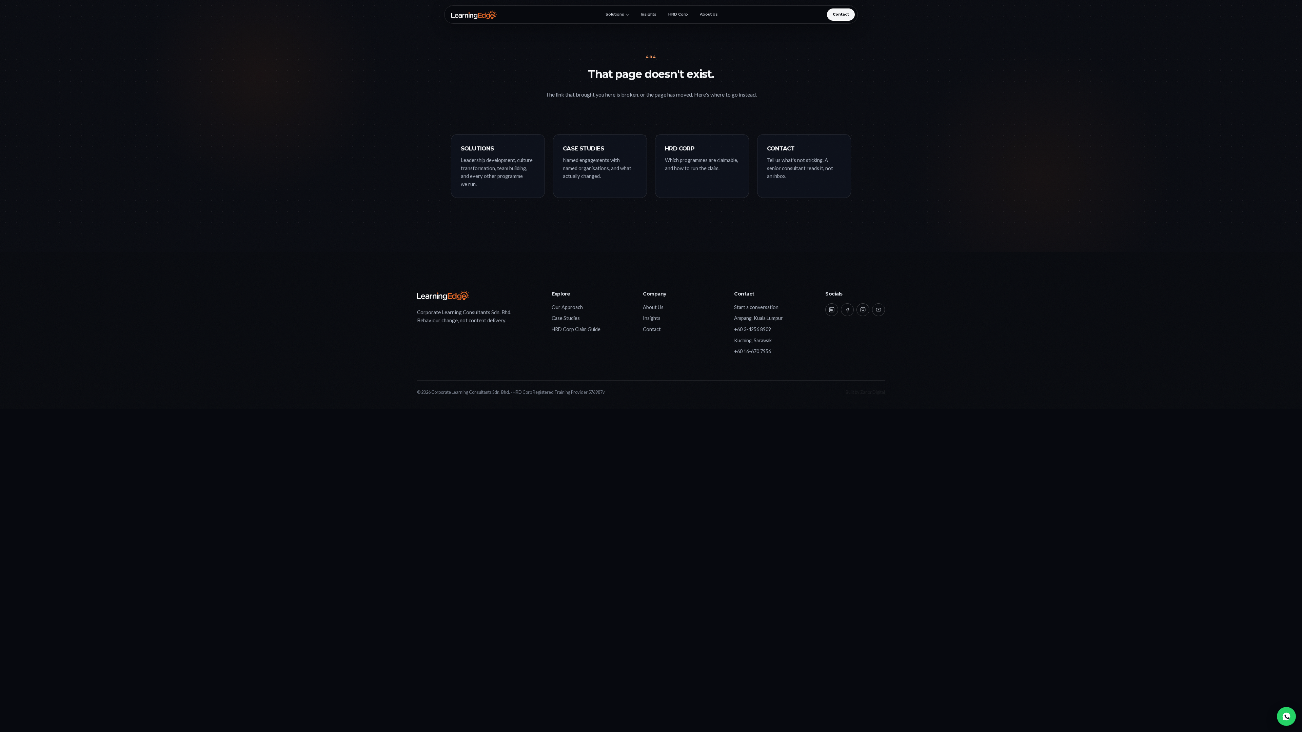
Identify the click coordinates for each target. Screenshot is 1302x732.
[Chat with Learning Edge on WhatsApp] (1286, 716)
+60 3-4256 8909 (752, 329)
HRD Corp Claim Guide (576, 329)
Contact (841, 14)
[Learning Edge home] (474, 14)
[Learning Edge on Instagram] (862, 309)
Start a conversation (756, 307)
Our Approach (567, 307)
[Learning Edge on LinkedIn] (831, 309)
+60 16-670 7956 (752, 351)
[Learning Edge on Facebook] (847, 309)
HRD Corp (678, 14)
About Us (709, 14)
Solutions (615, 14)
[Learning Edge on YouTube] (878, 309)
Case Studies (566, 318)
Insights (648, 14)
